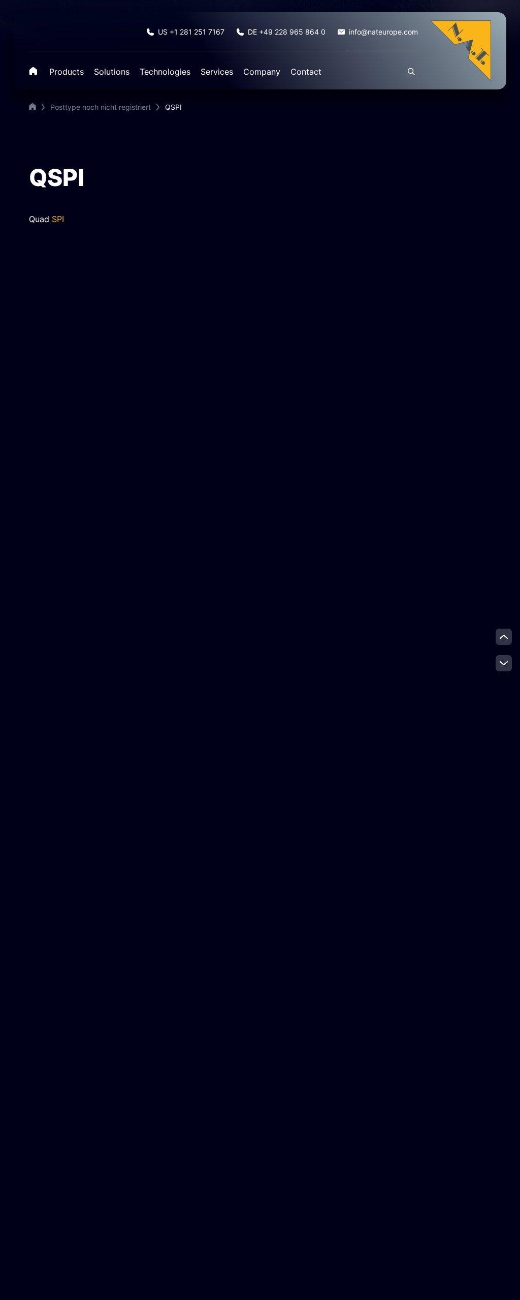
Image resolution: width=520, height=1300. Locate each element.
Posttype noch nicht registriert (100, 107)
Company (261, 72)
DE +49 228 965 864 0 (287, 31)
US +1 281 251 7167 (191, 31)
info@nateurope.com (383, 31)
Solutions (111, 72)
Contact (305, 72)
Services (217, 72)
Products (66, 72)
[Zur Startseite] (460, 50)
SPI (58, 219)
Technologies (165, 72)
